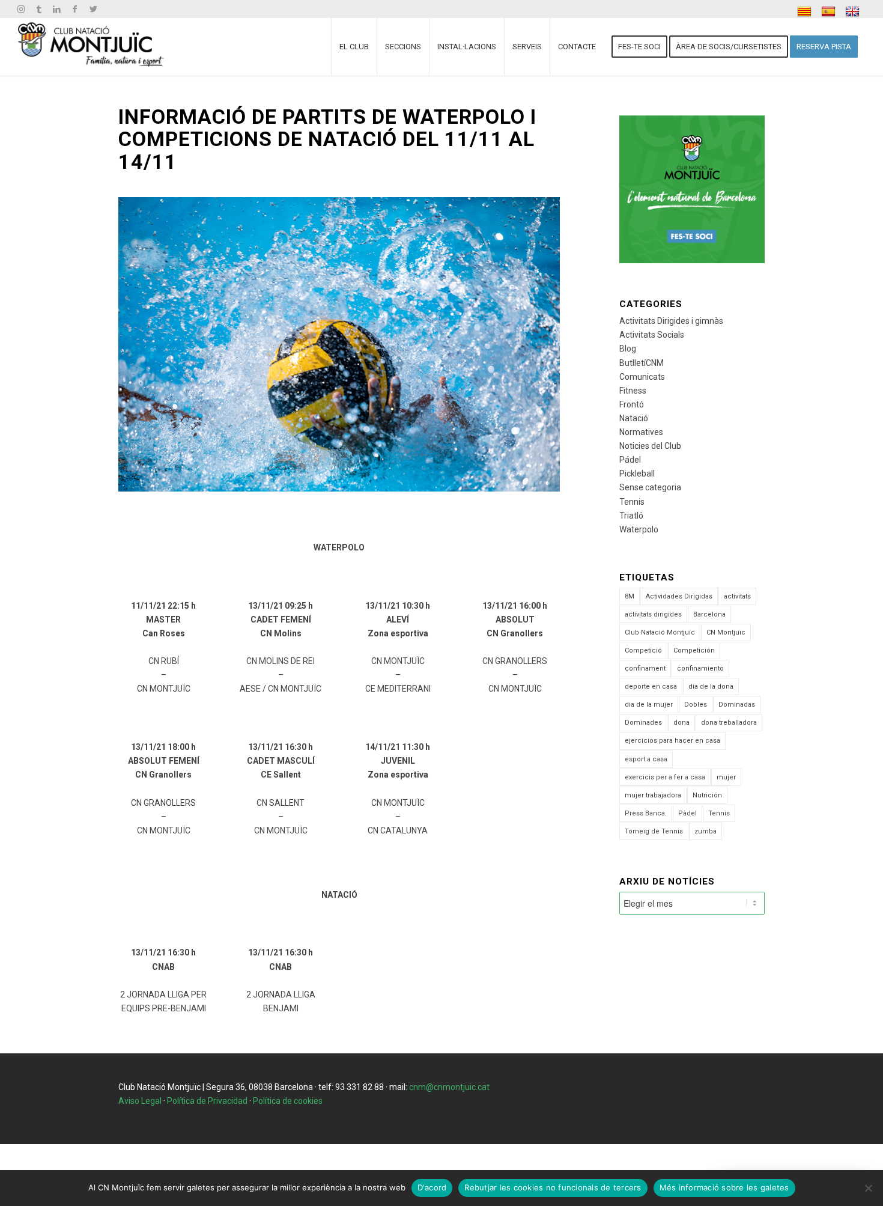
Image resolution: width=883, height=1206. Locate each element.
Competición (694, 650)
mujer (726, 777)
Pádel (630, 459)
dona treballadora (729, 722)
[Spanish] (830, 12)
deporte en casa (651, 686)
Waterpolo (638, 529)
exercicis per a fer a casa (665, 777)
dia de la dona (710, 686)
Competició (643, 650)
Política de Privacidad (207, 1101)
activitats (737, 596)
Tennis (632, 502)
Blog (627, 348)
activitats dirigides (653, 614)
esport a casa (646, 759)
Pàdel (687, 813)
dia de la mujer (649, 704)
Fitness (632, 390)
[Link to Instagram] (20, 9)
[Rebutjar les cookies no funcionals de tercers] (868, 1188)
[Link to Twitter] (93, 9)
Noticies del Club (650, 446)
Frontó (631, 404)
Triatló (631, 515)
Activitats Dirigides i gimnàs (671, 321)
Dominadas (736, 704)
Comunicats (642, 377)
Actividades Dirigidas (679, 596)
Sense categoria (650, 487)
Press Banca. (646, 813)
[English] (854, 12)
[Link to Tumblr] (38, 9)
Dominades (643, 722)
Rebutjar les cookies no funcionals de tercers (552, 1187)
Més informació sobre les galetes (724, 1187)
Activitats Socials (651, 335)
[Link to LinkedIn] (56, 9)
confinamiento (700, 668)
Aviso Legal (140, 1101)
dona (681, 722)
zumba (705, 831)
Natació (633, 418)
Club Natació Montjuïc (660, 632)
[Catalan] (806, 12)
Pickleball (637, 473)
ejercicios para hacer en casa (672, 741)
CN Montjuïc (725, 632)
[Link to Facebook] (74, 9)
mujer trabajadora (653, 795)
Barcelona (709, 614)
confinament (645, 668)
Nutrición (707, 795)
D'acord (432, 1187)
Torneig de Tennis (654, 831)
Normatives (641, 432)
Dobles (695, 704)
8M (629, 596)
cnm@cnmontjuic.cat (449, 1087)
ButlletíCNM (641, 363)
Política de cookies (288, 1101)
